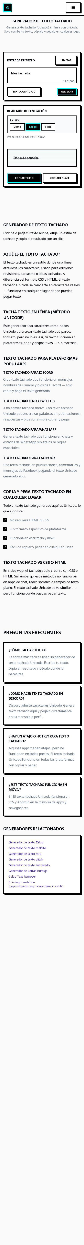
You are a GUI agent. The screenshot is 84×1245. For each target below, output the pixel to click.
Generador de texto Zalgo (26, 842)
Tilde (48, 127)
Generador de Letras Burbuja (28, 871)
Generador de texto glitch (26, 859)
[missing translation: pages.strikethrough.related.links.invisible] (36, 884)
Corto (17, 127)
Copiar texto (24, 178)
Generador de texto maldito (27, 848)
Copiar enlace (60, 178)
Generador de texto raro (25, 854)
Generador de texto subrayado (29, 865)
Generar (67, 91)
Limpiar (66, 60)
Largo (33, 127)
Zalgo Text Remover (22, 876)
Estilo (15, 120)
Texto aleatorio (24, 91)
